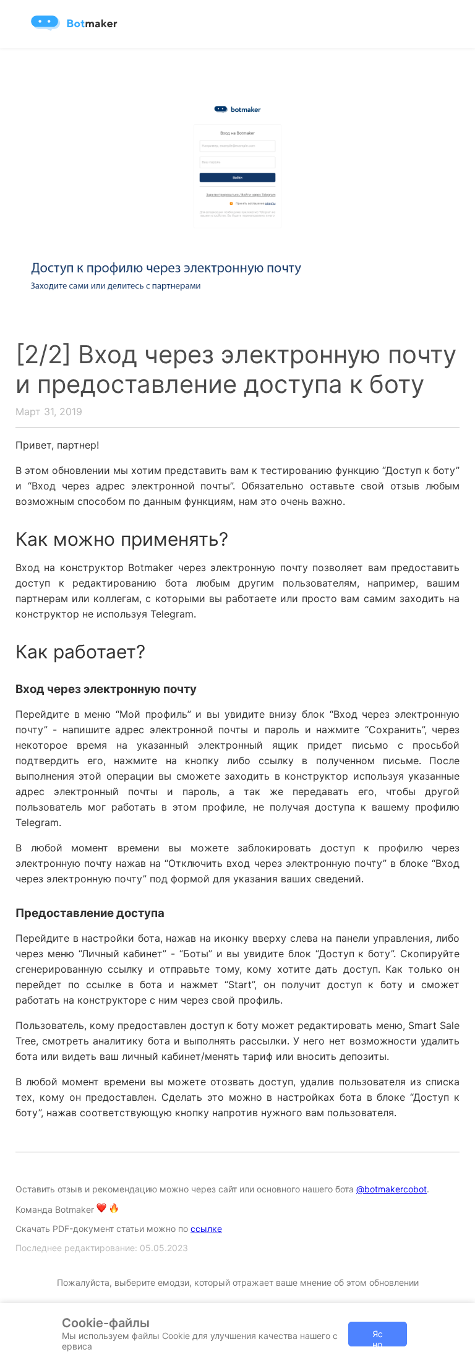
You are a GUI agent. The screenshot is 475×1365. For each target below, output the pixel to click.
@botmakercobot (391, 1189)
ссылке (206, 1228)
